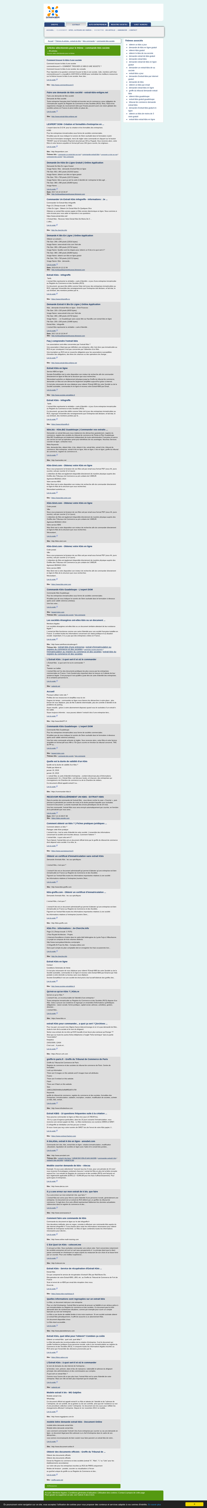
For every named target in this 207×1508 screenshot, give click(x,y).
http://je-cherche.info (59, 230)
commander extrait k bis (107, 1158)
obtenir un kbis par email (139, 85)
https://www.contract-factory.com (63, 1136)
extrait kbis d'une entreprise (71, 647)
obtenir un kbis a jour (138, 45)
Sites (71, 30)
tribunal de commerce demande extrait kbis (142, 103)
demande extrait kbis (138, 59)
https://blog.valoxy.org (59, 1357)
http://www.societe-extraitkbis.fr (63, 395)
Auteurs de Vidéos (83, 30)
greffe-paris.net (57, 1480)
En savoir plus (154, 1504)
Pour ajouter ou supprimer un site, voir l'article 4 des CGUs (69, 1495)
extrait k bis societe (55, 1160)
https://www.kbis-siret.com (61, 498)
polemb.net (56, 686)
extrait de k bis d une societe (84, 1158)
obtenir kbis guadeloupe (139, 96)
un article (110, 30)
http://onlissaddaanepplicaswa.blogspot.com (68, 194)
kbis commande (68, 157)
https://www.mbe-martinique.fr (62, 1294)
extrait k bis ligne (64, 1158)
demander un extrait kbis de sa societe (141, 69)
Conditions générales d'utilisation (82, 1493)
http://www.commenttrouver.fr (62, 85)
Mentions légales (59, 1493)
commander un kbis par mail (109, 154)
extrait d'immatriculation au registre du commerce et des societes (79, 648)
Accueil (50, 30)
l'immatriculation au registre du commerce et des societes (74, 652)
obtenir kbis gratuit (137, 50)
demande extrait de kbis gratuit (142, 56)
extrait (76, 25)
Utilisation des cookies (107, 1493)
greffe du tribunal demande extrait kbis (142, 92)
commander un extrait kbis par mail (69, 154)
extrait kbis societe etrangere (93, 649)
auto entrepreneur (97, 25)
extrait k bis (69, 1160)
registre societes (119, 25)
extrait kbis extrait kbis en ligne (142, 119)
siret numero (140, 25)
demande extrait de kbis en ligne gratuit (142, 63)
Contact (133, 30)
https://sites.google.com (60, 818)
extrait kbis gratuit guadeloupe (142, 99)
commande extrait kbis (90, 154)
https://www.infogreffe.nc (60, 299)
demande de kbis (136, 82)
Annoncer (122, 30)
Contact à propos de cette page (131, 1493)
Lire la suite (51, 80)
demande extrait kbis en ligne (141, 88)
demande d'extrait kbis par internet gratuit (143, 77)
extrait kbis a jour (136, 73)
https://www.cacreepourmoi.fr (62, 851)
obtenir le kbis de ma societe (141, 53)
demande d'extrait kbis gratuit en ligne (142, 109)
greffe (54, 25)
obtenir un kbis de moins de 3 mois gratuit (141, 115)
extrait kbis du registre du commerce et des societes (81, 653)
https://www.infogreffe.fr (60, 424)
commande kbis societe (54, 157)
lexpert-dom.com (58, 612)
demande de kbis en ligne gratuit (143, 47)
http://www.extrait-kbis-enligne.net (64, 116)
